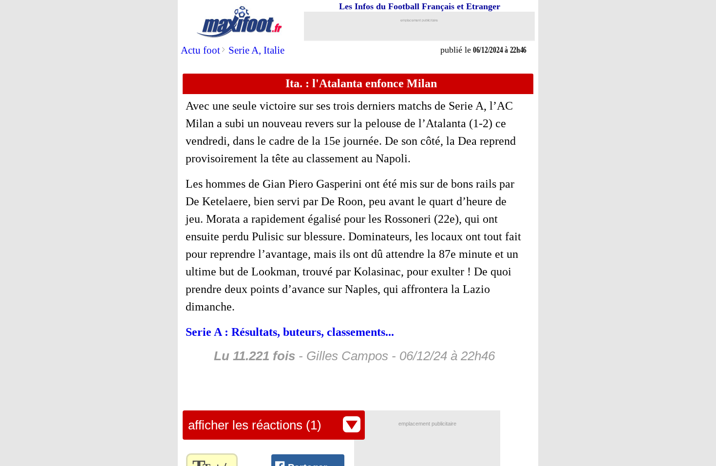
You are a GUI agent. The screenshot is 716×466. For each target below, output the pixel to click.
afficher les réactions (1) (254, 425)
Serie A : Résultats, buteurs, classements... (290, 332)
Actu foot (200, 50)
